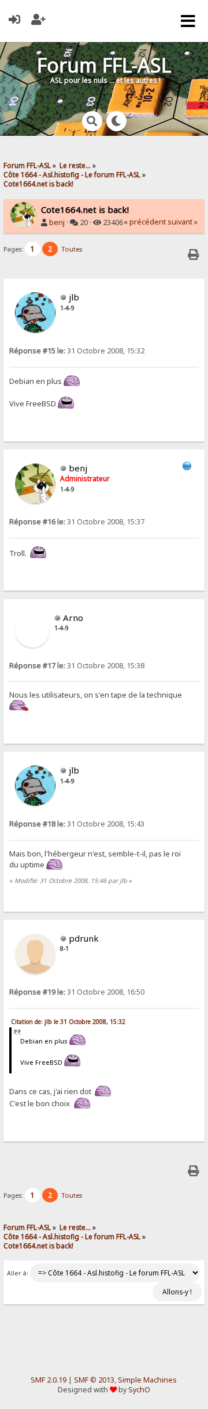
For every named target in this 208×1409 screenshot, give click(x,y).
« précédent (145, 222)
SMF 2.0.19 (48, 1380)
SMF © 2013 (94, 1380)
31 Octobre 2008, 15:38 (76, 666)
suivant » (183, 222)
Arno (73, 617)
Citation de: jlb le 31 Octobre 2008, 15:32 (68, 1022)
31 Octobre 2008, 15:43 (76, 824)
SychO (139, 1390)
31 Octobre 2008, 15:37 (76, 522)
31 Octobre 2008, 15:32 (76, 351)
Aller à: (17, 1273)
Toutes (71, 249)
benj (57, 222)
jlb (74, 297)
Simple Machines (147, 1380)
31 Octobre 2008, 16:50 (76, 992)
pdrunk (84, 938)
